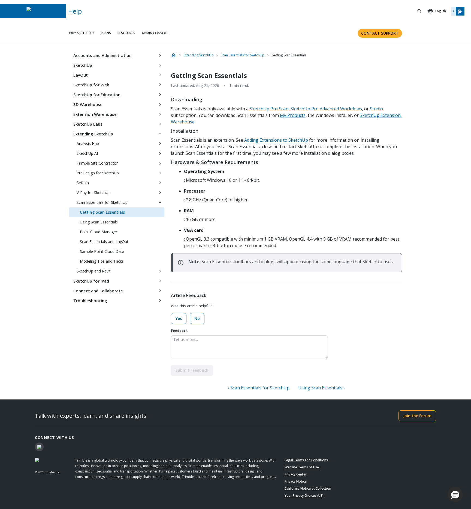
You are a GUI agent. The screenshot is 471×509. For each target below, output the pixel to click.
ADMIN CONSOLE (155, 33)
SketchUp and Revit (94, 271)
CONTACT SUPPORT (379, 33)
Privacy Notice (296, 481)
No (197, 318)
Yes (179, 318)
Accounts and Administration (102, 55)
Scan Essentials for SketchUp (102, 202)
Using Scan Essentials (99, 222)
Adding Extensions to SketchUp (276, 140)
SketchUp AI (87, 153)
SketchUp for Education (96, 94)
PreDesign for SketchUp (98, 172)
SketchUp (82, 65)
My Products (293, 115)
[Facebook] (39, 447)
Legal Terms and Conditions (306, 460)
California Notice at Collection (308, 488)
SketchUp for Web (91, 84)
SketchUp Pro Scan (269, 109)
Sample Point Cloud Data (102, 251)
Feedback (179, 330)
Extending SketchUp (93, 134)
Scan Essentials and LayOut (104, 241)
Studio (376, 109)
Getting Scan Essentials (102, 212)
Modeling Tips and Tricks (102, 261)
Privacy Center (296, 474)
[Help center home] (173, 55)
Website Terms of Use (302, 467)
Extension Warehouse (95, 114)
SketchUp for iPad (91, 281)
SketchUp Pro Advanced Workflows (326, 109)
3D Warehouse (87, 104)
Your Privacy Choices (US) (304, 495)
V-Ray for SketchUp (94, 192)
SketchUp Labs (87, 124)
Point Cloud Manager (98, 231)
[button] (455, 494)
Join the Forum (417, 415)
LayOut (80, 75)
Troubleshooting (90, 300)
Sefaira (83, 182)
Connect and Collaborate (98, 290)
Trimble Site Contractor (97, 163)
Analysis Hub (88, 143)
